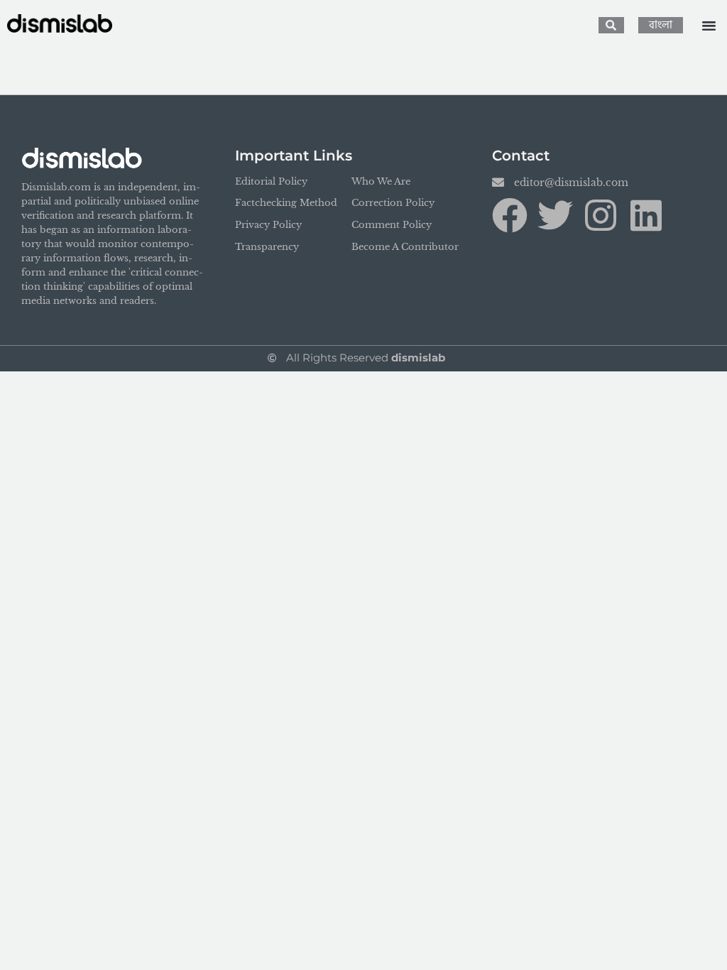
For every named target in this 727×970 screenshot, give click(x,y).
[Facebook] (510, 215)
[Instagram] (600, 215)
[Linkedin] (646, 215)
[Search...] (611, 25)
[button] (708, 25)
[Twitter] (555, 215)
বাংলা (660, 25)
